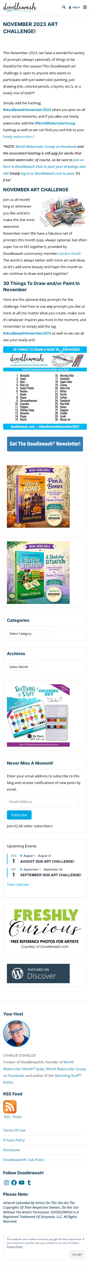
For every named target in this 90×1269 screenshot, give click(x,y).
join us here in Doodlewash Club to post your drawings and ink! (44, 166)
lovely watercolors (18, 136)
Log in (76, 7)
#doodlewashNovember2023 (27, 109)
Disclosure (11, 1149)
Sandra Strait (69, 253)
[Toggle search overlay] (64, 7)
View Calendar (18, 884)
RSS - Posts (12, 1116)
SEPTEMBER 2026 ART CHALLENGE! (50, 874)
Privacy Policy (14, 1140)
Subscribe (19, 814)
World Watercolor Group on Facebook (45, 146)
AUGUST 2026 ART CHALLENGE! (47, 861)
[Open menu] (84, 7)
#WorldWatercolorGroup (55, 123)
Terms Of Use (14, 1130)
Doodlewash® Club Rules (23, 1159)
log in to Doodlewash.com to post (47, 173)
